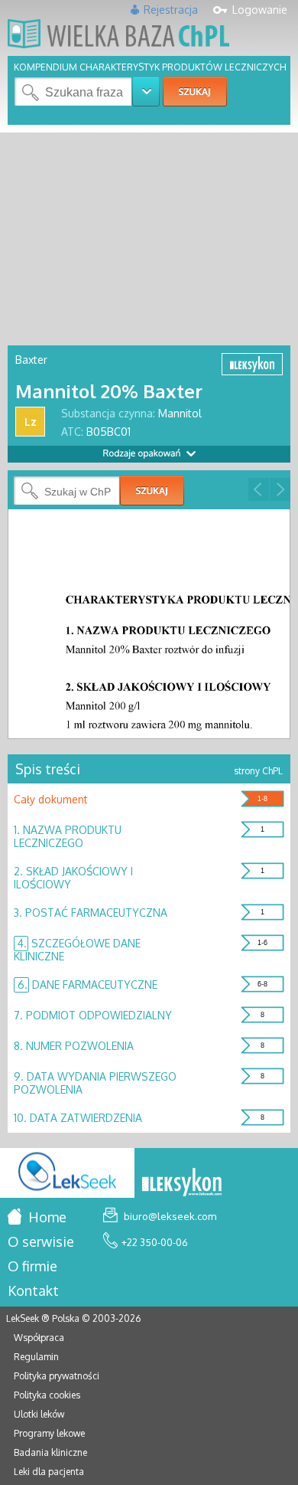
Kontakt (33, 1290)
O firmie (32, 1266)
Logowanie (259, 9)
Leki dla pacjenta (49, 1471)
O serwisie (41, 1241)
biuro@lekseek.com (168, 1216)
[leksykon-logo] (182, 1183)
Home (45, 1217)
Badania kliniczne (50, 1452)
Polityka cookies (47, 1395)
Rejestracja (171, 9)
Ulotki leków (39, 1414)
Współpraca (39, 1337)
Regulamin (36, 1356)
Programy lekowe (49, 1433)
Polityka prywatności (56, 1376)
